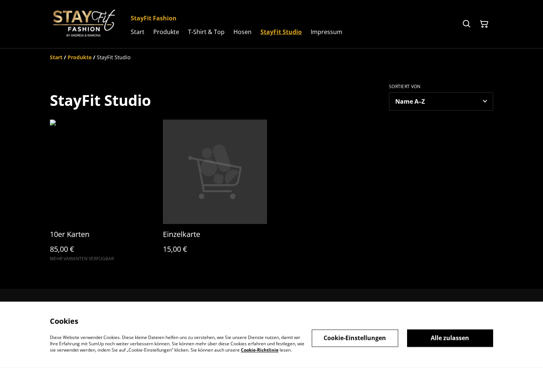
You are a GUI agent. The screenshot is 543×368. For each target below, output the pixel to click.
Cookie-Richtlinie (260, 350)
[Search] (466, 24)
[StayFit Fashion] (84, 24)
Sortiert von (405, 86)
